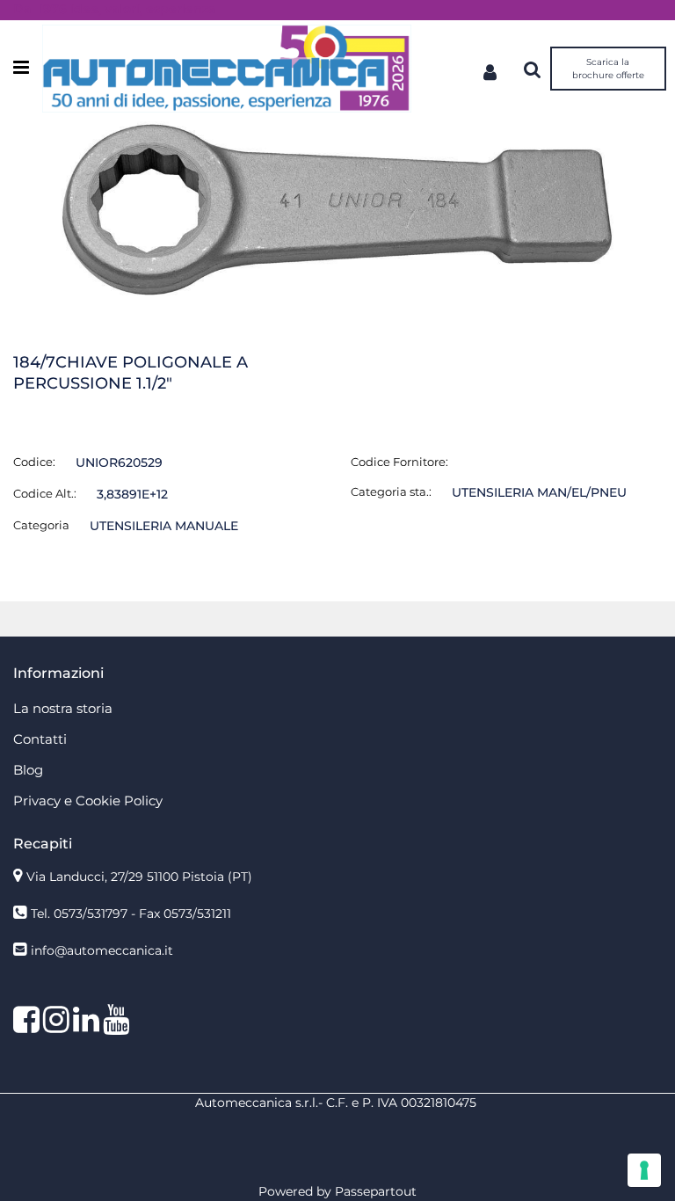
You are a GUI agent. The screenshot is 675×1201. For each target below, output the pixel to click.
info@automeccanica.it (102, 950)
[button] (337, 207)
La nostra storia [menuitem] (62, 708)
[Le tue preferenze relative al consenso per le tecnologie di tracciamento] (644, 1170)
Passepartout (376, 1191)
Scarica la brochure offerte (608, 68)
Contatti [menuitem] (40, 739)
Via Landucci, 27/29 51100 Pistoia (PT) (139, 876)
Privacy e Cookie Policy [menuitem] (88, 800)
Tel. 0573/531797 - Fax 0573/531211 (131, 913)
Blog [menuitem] (28, 769)
